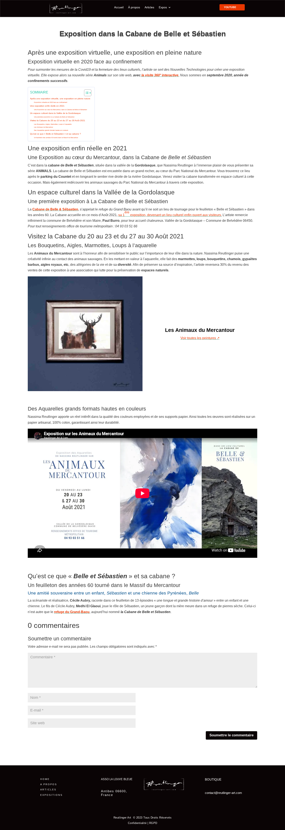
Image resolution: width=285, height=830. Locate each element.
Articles (149, 7)
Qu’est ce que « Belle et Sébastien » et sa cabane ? (55, 134)
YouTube (230, 7)
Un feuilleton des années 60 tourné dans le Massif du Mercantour (56, 138)
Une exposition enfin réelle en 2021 (47, 106)
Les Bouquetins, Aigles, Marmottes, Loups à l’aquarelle (53, 124)
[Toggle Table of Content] (85, 92)
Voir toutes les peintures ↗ (199, 338)
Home (45, 779)
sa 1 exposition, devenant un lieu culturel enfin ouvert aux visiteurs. (170, 213)
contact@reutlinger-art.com (223, 793)
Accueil (119, 7)
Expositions (51, 795)
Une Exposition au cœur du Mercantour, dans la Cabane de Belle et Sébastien (60, 110)
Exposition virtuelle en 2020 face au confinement (50, 102)
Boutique (213, 779)
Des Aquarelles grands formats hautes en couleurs (51, 130)
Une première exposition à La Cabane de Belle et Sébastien (54, 117)
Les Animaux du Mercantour (43, 127)
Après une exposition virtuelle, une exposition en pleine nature (60, 98)
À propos (134, 7)
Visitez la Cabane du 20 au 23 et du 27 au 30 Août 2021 (57, 120)
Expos (163, 7)
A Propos (48, 784)
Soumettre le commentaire (231, 735)
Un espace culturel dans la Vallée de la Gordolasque (55, 113)
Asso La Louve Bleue (116, 779)
